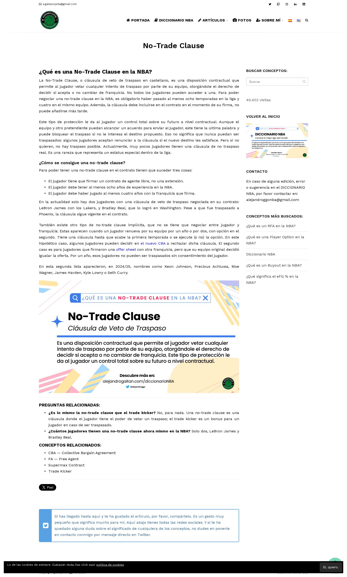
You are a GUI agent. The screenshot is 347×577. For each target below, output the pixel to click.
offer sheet (126, 249)
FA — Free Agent (63, 459)
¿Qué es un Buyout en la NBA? (274, 265)
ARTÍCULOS (214, 20)
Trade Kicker (60, 471)
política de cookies (110, 564)
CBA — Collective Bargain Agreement (82, 453)
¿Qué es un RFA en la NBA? (271, 226)
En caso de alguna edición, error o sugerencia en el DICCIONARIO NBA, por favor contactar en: (275, 187)
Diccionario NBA (260, 254)
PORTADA (140, 20)
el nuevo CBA (153, 243)
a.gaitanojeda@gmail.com (60, 4)
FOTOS (244, 20)
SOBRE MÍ (271, 20)
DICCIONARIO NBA (176, 20)
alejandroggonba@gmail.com (272, 199)
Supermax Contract (66, 465)
